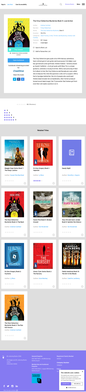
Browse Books (69, 4)
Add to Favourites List (42, 52)
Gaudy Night (66, 168)
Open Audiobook (18, 60)
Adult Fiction (44, 36)
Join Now (10, 4)
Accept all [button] (66, 383)
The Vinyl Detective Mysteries (50, 31)
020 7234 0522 (36, 369)
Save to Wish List (41, 48)
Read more (72, 380)
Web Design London (10, 390)
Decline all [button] (77, 383)
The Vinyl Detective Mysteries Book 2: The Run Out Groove (14, 325)
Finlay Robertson (46, 28)
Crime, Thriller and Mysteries (58, 36)
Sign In (3, 4)
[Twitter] (8, 386)
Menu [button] (78, 4)
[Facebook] (4, 386)
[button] (83, 4)
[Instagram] (12, 386)
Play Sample (18, 50)
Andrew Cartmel (45, 25)
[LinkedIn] (17, 386)
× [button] (82, 371)
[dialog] (71, 380)
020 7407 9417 (36, 359)
